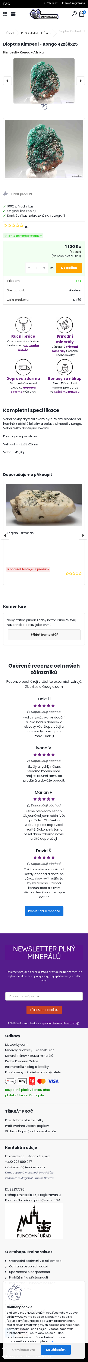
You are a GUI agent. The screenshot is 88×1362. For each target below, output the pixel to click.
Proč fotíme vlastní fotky (24, 1120)
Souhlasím (56, 1349)
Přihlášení (52, 3)
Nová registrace (75, 3)
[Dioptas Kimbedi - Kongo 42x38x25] (44, 81)
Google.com (52, 686)
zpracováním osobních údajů (60, 1023)
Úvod (10, 33)
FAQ (6, 3)
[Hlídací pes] (44, 194)
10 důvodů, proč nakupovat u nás (31, 1131)
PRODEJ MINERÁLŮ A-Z (36, 33)
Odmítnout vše (23, 1350)
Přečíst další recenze (44, 911)
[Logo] (44, 14)
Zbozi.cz (31, 686)
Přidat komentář (44, 634)
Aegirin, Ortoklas (20, 533)
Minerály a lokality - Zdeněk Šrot (29, 1050)
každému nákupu (66, 391)
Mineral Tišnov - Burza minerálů (29, 1056)
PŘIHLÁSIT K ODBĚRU (44, 1010)
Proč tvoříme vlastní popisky (27, 1126)
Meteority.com (16, 1044)
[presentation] (7, 80)
